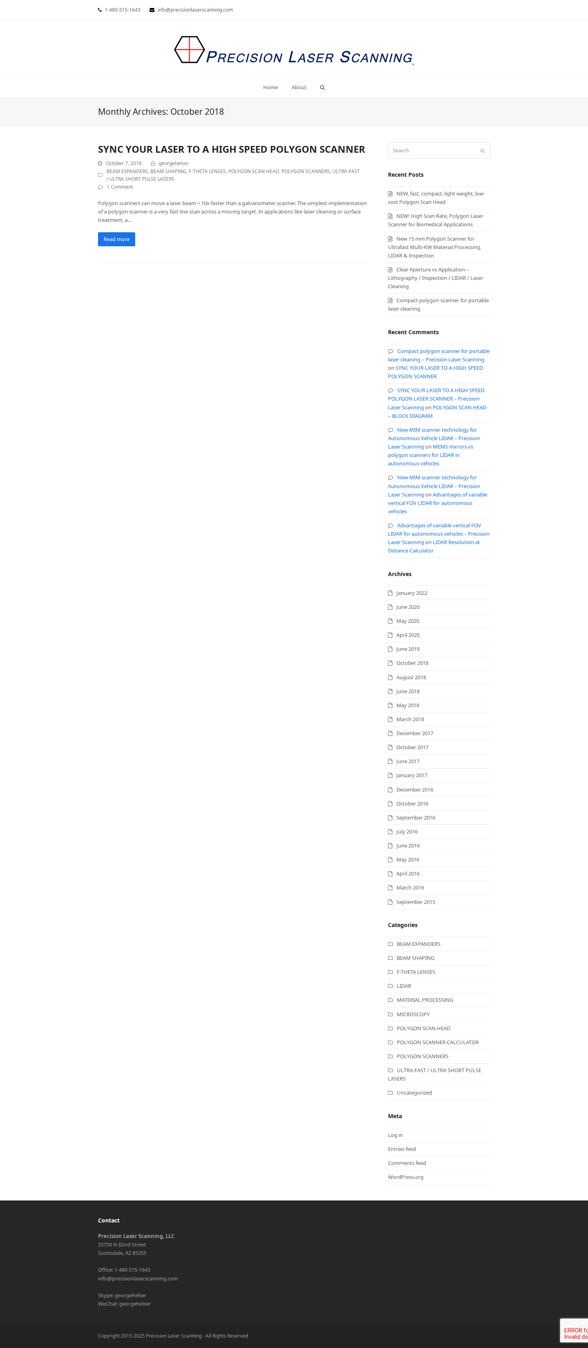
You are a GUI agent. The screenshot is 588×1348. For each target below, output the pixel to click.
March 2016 (410, 887)
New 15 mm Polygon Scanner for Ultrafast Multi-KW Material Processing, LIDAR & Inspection (434, 247)
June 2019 (408, 648)
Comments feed (407, 1163)
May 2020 (407, 620)
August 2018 (411, 677)
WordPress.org (406, 1176)
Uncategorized (414, 1092)
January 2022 (411, 592)
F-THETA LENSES (207, 171)
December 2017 (414, 733)
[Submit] (482, 151)
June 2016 (408, 845)
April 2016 (408, 873)
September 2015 (415, 901)
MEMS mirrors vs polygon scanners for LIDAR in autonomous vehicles (430, 455)
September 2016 (415, 817)
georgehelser (174, 163)
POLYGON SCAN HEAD (253, 171)
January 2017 (411, 775)
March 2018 (410, 719)
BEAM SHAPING (168, 171)
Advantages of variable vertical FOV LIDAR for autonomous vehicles (437, 503)
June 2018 (408, 691)
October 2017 (412, 747)
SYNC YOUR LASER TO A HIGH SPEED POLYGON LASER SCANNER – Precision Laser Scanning (436, 399)
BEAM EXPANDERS (127, 171)
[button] (322, 87)
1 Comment (120, 186)
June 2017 (408, 761)
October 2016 (412, 803)
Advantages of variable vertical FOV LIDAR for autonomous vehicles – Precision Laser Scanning (439, 534)
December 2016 (414, 789)
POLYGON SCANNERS (306, 171)
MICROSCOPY (413, 1014)
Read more (117, 239)
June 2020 (408, 606)
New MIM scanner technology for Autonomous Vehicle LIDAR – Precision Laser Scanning (434, 438)
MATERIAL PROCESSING (425, 999)
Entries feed (402, 1149)
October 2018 (412, 662)
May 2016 (407, 859)
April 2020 (408, 634)
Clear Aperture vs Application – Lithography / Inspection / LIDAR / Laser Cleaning (435, 278)
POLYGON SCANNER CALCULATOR (438, 1042)
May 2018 (407, 705)
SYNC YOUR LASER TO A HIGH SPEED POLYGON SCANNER (231, 149)
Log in (395, 1135)
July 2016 (407, 831)
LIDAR (404, 985)
